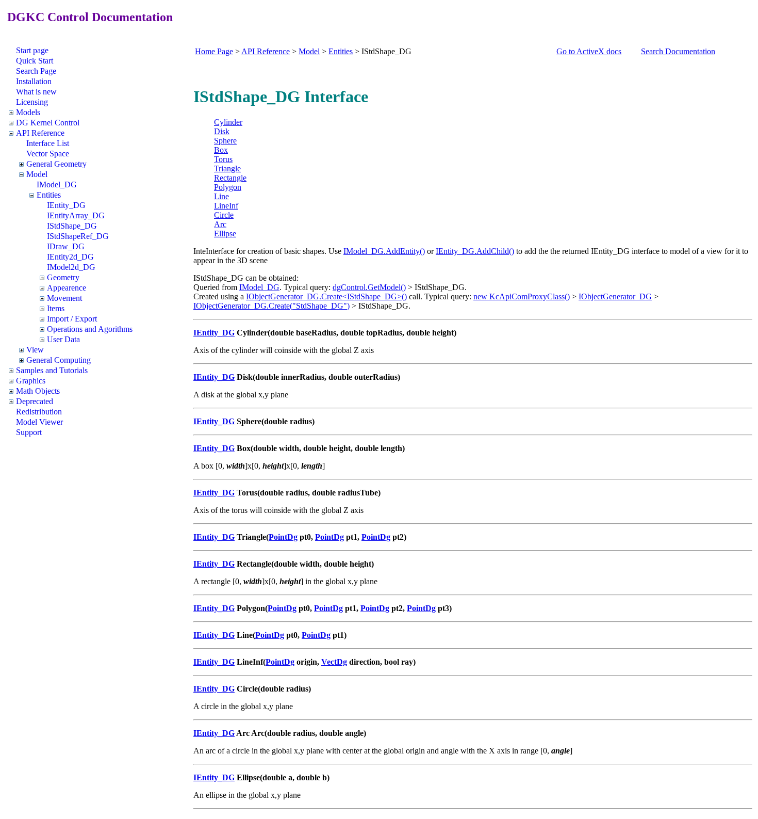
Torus (223, 159)
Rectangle (230, 177)
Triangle (227, 168)
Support (29, 432)
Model (36, 174)
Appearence (66, 287)
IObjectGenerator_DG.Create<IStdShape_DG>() (326, 296)
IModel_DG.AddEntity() (384, 251)
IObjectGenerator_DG (615, 296)
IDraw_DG (66, 246)
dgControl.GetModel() (369, 287)
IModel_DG (57, 184)
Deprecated (34, 401)
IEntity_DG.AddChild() (475, 251)
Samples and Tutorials (52, 370)
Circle (224, 215)
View (35, 349)
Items (55, 308)
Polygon (227, 187)
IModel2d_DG (71, 267)
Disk (221, 131)
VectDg (334, 661)
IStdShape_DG (72, 225)
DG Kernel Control (47, 122)
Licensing (32, 102)
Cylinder (228, 122)
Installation (34, 81)
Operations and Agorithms (90, 329)
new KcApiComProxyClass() (521, 296)
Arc (220, 224)
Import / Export (72, 318)
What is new (36, 91)
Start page (32, 50)
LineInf (226, 205)
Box (221, 150)
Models (28, 112)
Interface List (47, 143)
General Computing (58, 360)
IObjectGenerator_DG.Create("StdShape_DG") (271, 305)
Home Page (214, 51)
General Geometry (56, 163)
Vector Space (47, 153)
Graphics (30, 380)
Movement (64, 298)
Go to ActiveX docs (588, 51)
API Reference (40, 133)
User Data (63, 339)
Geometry (63, 277)
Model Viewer (39, 421)
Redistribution (39, 411)
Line (221, 196)
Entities (49, 194)
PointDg (283, 537)
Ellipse (225, 233)
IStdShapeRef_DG (78, 236)
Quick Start (34, 60)
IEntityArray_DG (76, 215)
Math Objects (38, 391)
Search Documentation (678, 51)
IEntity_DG (66, 205)
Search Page (36, 71)
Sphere (225, 140)
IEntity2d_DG (70, 256)
